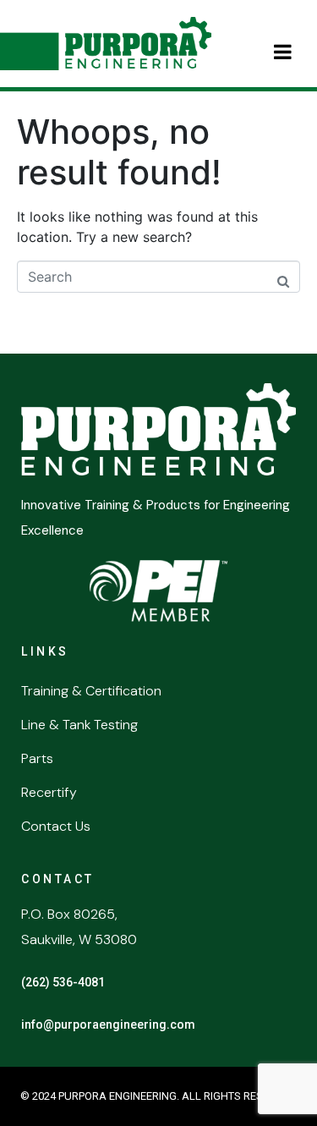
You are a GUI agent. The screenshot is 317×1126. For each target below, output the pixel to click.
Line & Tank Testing (79, 724)
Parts (37, 758)
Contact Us (55, 826)
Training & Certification (91, 691)
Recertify (49, 792)
